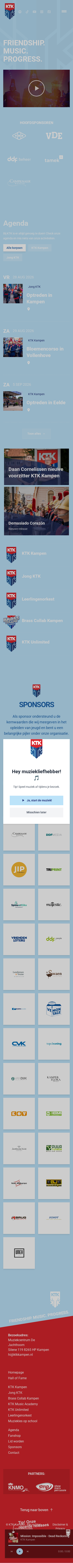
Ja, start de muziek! (39, 800)
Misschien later (36, 812)
